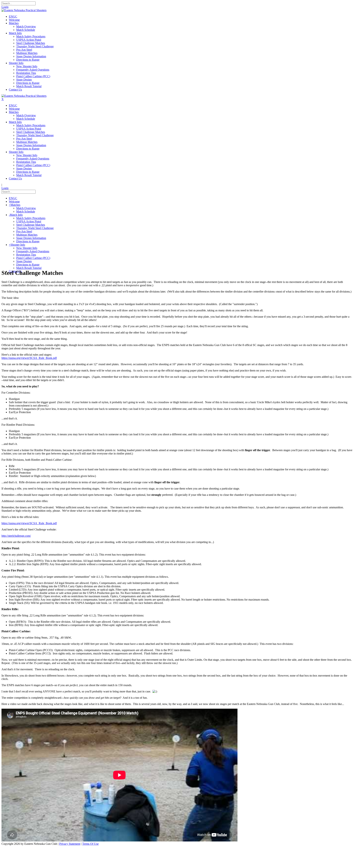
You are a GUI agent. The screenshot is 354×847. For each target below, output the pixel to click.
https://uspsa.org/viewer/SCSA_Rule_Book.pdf (29, 357)
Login (4, 6)
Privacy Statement (69, 843)
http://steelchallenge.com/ (16, 535)
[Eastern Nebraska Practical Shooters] (23, 10)
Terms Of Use (90, 843)
